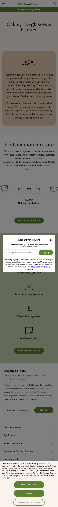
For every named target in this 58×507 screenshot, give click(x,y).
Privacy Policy (39, 473)
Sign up (45, 252)
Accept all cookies (29, 485)
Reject (29, 493)
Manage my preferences (29, 502)
